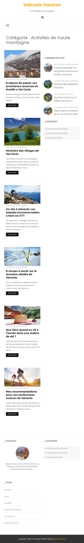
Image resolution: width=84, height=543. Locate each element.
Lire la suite (12, 105)
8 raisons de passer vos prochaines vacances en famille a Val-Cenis (22, 86)
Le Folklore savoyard (63, 94)
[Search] (42, 17)
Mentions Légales (12, 510)
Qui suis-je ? (9, 516)
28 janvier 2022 (32, 142)
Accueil (7, 490)
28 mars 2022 (33, 74)
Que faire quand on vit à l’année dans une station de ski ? (22, 333)
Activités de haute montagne (16, 79)
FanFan (13, 75)
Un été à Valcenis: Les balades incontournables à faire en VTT (22, 212)
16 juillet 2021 (33, 201)
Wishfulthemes (60, 539)
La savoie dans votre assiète (66, 107)
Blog (6, 497)
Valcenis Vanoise (42, 5)
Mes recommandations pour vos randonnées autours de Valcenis (21, 395)
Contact (8, 503)
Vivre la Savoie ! (11, 523)
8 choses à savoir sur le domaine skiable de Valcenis (21, 274)
